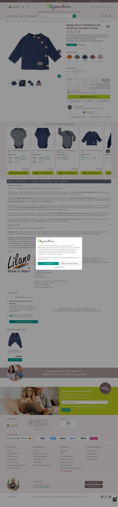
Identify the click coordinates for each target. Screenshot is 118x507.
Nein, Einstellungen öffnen (70, 263)
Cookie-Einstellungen (68, 257)
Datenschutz (56, 267)
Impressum (62, 267)
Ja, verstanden (48, 263)
